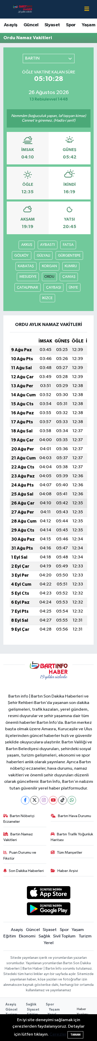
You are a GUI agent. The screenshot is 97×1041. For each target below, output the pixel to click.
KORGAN (49, 266)
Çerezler (58, 1034)
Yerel (49, 943)
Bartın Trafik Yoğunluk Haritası (72, 837)
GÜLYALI (43, 255)
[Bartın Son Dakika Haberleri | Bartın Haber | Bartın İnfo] (22, 9)
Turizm (85, 936)
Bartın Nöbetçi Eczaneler (19, 819)
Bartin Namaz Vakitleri (18, 837)
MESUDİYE (27, 277)
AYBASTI (47, 245)
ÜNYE (73, 287)
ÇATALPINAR (27, 287)
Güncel (31, 25)
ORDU (49, 277)
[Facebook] (25, 800)
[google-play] (48, 910)
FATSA (68, 245)
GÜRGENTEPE (69, 255)
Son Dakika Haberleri (26, 871)
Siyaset (52, 25)
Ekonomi (27, 936)
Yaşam (88, 25)
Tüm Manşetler (69, 852)
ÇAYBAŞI (53, 287)
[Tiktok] (62, 800)
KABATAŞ (26, 266)
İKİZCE (47, 298)
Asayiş (10, 25)
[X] (34, 800)
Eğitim (9, 936)
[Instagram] (44, 800)
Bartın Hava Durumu (74, 816)
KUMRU (71, 266)
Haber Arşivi (67, 871)
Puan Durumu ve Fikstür (19, 855)
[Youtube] (53, 800)
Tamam (75, 1034)
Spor (71, 25)
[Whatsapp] (72, 800)
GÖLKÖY (21, 255)
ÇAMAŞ (69, 277)
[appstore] (48, 894)
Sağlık (44, 936)
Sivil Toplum (64, 936)
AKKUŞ (26, 245)
